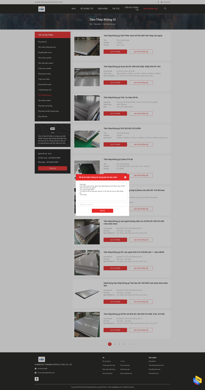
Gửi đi (102, 211)
